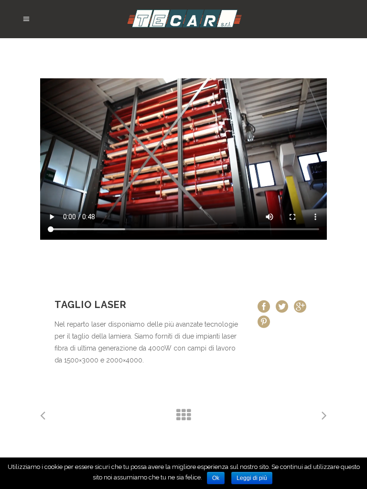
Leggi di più (252, 478)
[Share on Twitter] (282, 306)
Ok (215, 478)
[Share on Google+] (300, 306)
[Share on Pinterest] (264, 321)
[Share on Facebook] (264, 306)
